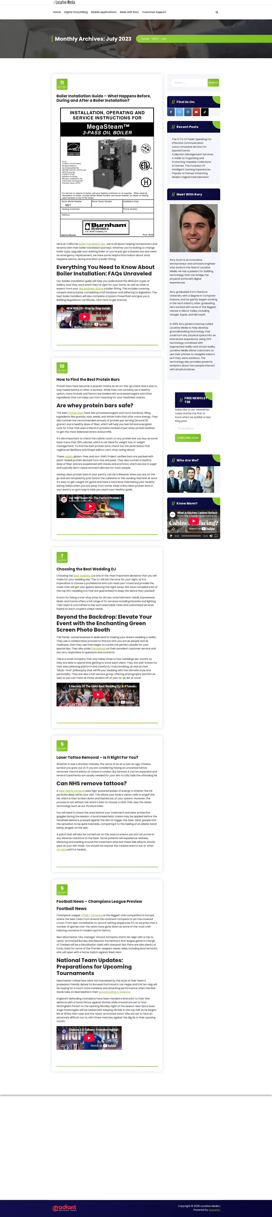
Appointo (214, 1210)
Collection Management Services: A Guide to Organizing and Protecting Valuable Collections (192, 158)
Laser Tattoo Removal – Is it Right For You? (97, 757)
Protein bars (75, 413)
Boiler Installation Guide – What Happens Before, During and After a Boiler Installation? (104, 98)
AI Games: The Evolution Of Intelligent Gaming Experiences (191, 167)
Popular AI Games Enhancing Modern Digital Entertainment (190, 175)
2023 (155, 39)
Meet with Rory (129, 12)
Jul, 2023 (62, 84)
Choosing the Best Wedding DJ (86, 569)
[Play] (171, 535)
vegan (68, 456)
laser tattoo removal (72, 791)
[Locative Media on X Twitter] (179, 112)
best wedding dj (83, 576)
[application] (193, 524)
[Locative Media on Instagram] (188, 112)
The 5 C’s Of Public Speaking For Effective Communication (192, 141)
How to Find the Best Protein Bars (88, 379)
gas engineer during (91, 288)
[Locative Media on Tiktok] (205, 112)
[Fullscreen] (216, 535)
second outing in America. (114, 992)
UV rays (61, 849)
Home (57, 12)
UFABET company (92, 915)
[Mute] (211, 535)
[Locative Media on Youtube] (196, 112)
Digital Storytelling (76, 12)
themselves (98, 648)
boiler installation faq (92, 244)
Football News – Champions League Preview (99, 901)
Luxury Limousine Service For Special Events (189, 148)
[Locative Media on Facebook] (171, 112)
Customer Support (154, 12)
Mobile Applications (103, 12)
